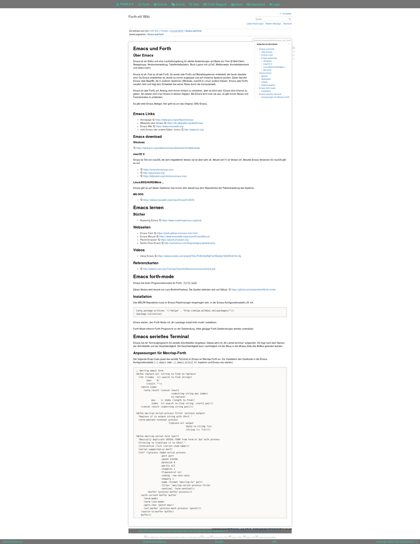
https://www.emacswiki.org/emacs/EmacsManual (184, 236)
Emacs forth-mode (267, 88)
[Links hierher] (293, 55)
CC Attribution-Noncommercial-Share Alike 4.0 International (255, 531)
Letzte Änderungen (255, 23)
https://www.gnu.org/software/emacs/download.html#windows (168, 147)
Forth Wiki (153, 30)
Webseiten (266, 79)
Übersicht (287, 23)
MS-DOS (267, 70)
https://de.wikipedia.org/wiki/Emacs (185, 123)
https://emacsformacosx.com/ (158, 169)
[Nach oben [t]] (293, 58)
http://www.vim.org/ (194, 129)
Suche (290, 19)
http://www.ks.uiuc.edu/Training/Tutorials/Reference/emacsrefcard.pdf (179, 268)
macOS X (267, 63)
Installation (266, 90)
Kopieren (279, 309)
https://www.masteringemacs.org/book (181, 220)
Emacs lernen (265, 72)
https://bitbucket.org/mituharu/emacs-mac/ (165, 176)
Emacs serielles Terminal (270, 94)
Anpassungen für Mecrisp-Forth (275, 97)
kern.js (18, 541)
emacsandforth (176, 30)
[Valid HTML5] (236, 536)
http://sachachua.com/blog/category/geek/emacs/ (189, 243)
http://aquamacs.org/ (154, 172)
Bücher (264, 76)
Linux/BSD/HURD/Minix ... (274, 67)
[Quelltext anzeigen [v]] (293, 47)
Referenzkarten (268, 85)
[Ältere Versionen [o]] (293, 51)
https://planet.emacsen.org (175, 239)
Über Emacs (266, 51)
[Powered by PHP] (219, 536)
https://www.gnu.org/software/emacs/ (174, 119)
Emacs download (269, 58)
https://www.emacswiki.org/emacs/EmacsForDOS (168, 199)
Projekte (164, 30)
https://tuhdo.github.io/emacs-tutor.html (177, 233)
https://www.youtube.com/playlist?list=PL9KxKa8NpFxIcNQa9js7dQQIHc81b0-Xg (199, 255)
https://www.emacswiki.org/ (170, 126)
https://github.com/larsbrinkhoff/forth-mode (253, 289)
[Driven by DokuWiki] (265, 536)
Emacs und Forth (193, 30)
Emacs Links (267, 54)
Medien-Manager (273, 23)
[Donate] (205, 536)
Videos (264, 81)
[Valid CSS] (249, 536)
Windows (267, 60)
